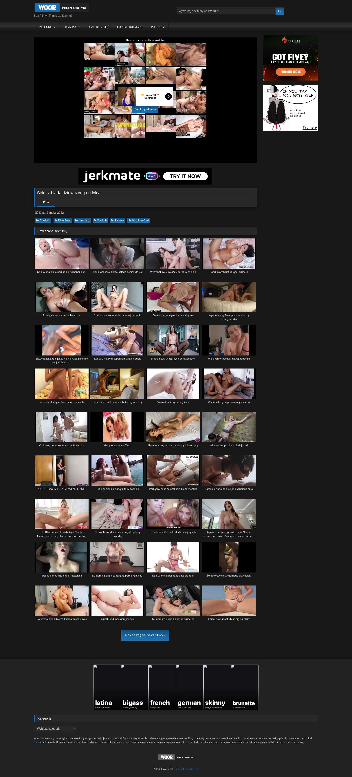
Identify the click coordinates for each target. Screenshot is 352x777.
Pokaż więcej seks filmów (145, 635)
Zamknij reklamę (145, 109)
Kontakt (178, 768)
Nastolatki (84, 220)
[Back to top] (341, 766)
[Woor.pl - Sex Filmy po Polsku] (61, 8)
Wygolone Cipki (140, 220)
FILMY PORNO (72, 26)
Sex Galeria (191, 768)
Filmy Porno (64, 220)
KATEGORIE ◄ (47, 26)
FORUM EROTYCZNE (130, 26)
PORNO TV (157, 26)
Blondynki (45, 220)
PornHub (102, 220)
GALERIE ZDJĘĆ (99, 26)
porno (37, 742)
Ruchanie (119, 220)
